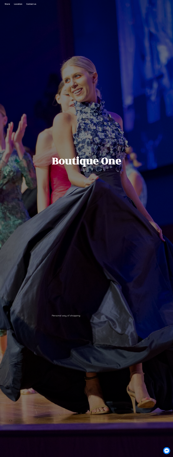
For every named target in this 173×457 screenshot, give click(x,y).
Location (18, 4)
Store (7, 4)
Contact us (31, 4)
